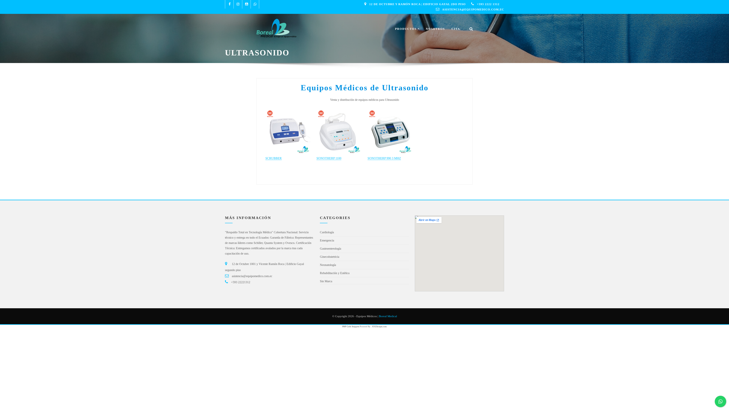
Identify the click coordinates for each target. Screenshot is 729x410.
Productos (406, 28)
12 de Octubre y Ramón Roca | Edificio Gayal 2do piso (417, 4)
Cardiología (327, 232)
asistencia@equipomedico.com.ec (473, 9)
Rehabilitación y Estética (335, 273)
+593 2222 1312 (488, 4)
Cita (455, 28)
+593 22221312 (240, 282)
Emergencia (327, 240)
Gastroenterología (330, 248)
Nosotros (435, 28)
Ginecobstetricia (329, 256)
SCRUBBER (273, 158)
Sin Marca (326, 281)
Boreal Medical (388, 316)
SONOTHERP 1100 (328, 158)
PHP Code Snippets (350, 326)
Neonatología (328, 264)
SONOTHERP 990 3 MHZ (384, 158)
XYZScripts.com (379, 326)
